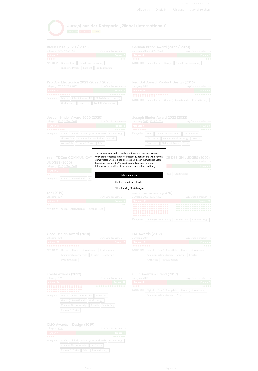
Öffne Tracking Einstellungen (129, 188)
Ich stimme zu (129, 175)
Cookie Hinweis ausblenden (129, 181)
